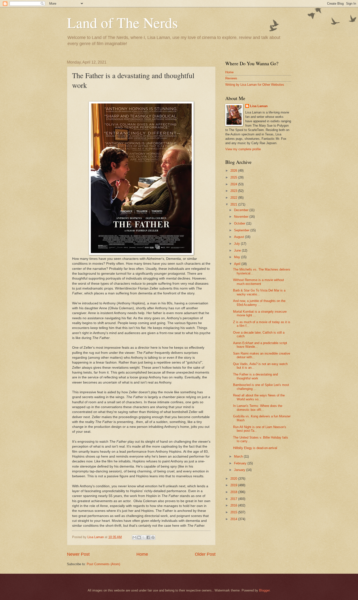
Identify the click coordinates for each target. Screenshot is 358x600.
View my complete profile (243, 149)
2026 (234, 170)
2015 (234, 512)
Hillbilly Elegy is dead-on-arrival (255, 448)
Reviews (231, 78)
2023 (234, 191)
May (237, 257)
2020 (234, 478)
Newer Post (78, 554)
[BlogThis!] (139, 537)
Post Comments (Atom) (103, 564)
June (238, 250)
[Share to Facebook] (148, 537)
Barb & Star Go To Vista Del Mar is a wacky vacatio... (259, 292)
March (239, 456)
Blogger (264, 590)
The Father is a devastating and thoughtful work (255, 376)
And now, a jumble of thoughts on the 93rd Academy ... (259, 302)
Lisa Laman (259, 106)
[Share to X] (143, 537)
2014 (234, 519)
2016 (234, 505)
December (241, 210)
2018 (234, 492)
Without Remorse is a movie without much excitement (258, 281)
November (241, 216)
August (239, 237)
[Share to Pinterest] (153, 537)
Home (142, 554)
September (242, 230)
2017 (234, 499)
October (240, 223)
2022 (234, 197)
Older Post (205, 554)
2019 (234, 485)
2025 (234, 177)
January (240, 470)
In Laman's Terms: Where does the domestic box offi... (257, 407)
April (237, 264)
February (240, 463)
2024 (234, 184)
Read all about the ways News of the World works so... (259, 397)
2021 (234, 204)
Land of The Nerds (122, 22)
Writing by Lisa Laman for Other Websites (254, 84)
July (237, 243)
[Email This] (134, 537)
